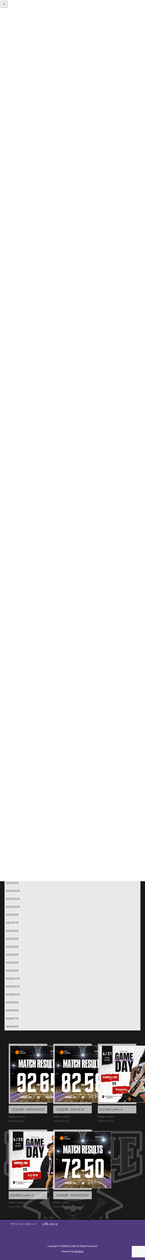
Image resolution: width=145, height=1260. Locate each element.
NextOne (78, 1251)
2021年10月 (13, 906)
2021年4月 (12, 946)
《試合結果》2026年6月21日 (27, 1109)
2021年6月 (12, 930)
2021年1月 (12, 970)
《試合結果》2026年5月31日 (72, 1195)
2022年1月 (12, 882)
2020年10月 (13, 994)
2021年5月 (12, 938)
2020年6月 (12, 1026)
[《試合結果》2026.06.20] (72, 1074)
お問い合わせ (50, 1224)
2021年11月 (13, 898)
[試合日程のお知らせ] (117, 1074)
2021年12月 (13, 890)
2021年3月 (12, 954)
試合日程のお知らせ (111, 1109)
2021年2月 (12, 962)
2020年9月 (12, 1002)
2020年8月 (12, 1010)
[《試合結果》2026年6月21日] (28, 1074)
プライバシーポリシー (23, 1224)
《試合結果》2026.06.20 (69, 1109)
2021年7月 (12, 922)
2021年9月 (12, 914)
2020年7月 (12, 1018)
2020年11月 (13, 986)
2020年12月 (13, 978)
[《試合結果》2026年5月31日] (72, 1160)
